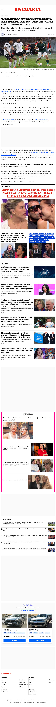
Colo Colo (13, 182)
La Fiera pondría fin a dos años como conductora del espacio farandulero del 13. (16, 292)
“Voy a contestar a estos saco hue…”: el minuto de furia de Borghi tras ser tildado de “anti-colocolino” (24, 542)
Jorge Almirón (30, 182)
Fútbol (9, 182)
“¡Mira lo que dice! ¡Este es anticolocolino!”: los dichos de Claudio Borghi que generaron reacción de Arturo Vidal (25, 536)
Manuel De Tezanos (7, 120)
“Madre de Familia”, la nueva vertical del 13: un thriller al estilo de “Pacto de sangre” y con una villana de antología (16, 448)
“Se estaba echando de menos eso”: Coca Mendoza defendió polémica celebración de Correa (17, 351)
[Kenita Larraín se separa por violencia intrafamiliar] (40, 482)
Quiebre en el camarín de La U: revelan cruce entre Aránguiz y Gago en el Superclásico (24, 549)
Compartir (5, 72)
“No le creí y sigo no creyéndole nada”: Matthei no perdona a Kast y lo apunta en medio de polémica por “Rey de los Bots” (17, 302)
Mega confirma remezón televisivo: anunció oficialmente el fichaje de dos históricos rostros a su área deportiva (15, 335)
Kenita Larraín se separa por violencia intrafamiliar (15, 480)
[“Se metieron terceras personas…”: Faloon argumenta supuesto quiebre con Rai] (28, 431)
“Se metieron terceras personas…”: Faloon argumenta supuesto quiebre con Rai (27, 419)
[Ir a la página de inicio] (28, 9)
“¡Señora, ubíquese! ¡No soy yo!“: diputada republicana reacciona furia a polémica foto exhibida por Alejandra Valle (13, 238)
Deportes (4, 16)
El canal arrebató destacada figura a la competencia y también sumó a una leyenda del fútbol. (16, 341)
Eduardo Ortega (12, 34)
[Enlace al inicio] (28, 414)
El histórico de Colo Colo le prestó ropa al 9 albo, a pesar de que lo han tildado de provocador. (16, 356)
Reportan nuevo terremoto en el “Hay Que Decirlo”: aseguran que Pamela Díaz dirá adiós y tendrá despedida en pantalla (17, 287)
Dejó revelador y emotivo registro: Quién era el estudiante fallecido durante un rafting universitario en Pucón (16, 320)
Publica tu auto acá (27, 611)
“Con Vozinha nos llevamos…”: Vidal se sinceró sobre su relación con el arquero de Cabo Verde (25, 529)
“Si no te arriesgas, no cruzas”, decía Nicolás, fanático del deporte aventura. (16, 325)
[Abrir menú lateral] (2, 9)
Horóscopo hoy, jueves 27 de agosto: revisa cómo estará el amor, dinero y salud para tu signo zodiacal (15, 269)
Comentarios (13, 72)
